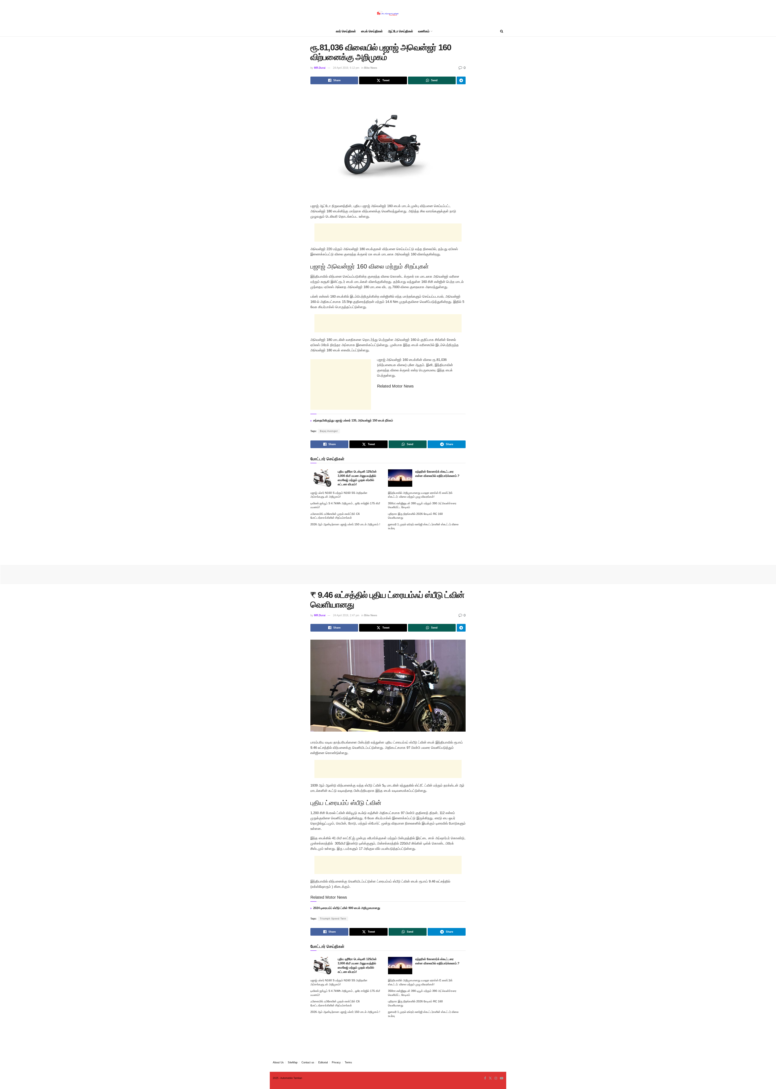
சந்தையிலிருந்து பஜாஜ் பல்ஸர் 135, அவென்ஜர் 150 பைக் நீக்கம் (353, 420)
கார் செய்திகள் (346, 31)
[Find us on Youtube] (501, 1078)
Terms (348, 1062)
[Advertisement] (388, 232)
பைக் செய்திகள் (372, 31)
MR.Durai (320, 67)
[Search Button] (501, 31)
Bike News (370, 67)
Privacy (336, 1062)
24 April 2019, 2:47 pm (346, 615)
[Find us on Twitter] (490, 1078)
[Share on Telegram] (461, 80)
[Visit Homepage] (388, 13)
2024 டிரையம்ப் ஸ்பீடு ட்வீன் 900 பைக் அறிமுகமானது (346, 908)
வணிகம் (423, 31)
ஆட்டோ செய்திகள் (400, 31)
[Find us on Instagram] (495, 1078)
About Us (278, 1062)
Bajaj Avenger (329, 431)
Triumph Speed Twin (333, 918)
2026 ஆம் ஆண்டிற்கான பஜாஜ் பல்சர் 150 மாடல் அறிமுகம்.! (345, 524)
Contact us (308, 1062)
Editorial (323, 1062)
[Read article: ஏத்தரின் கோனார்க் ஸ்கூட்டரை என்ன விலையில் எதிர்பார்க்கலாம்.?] (400, 478)
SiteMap (292, 1062)
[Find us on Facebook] (485, 1078)
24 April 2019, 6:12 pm (346, 67)
